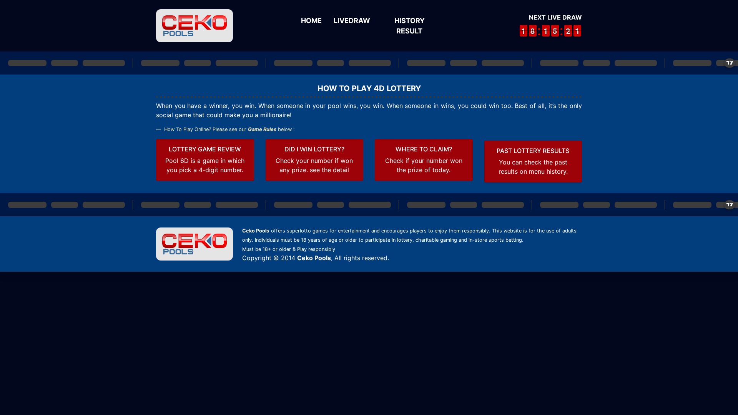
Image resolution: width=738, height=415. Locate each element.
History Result (409, 26)
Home (311, 21)
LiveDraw (352, 21)
